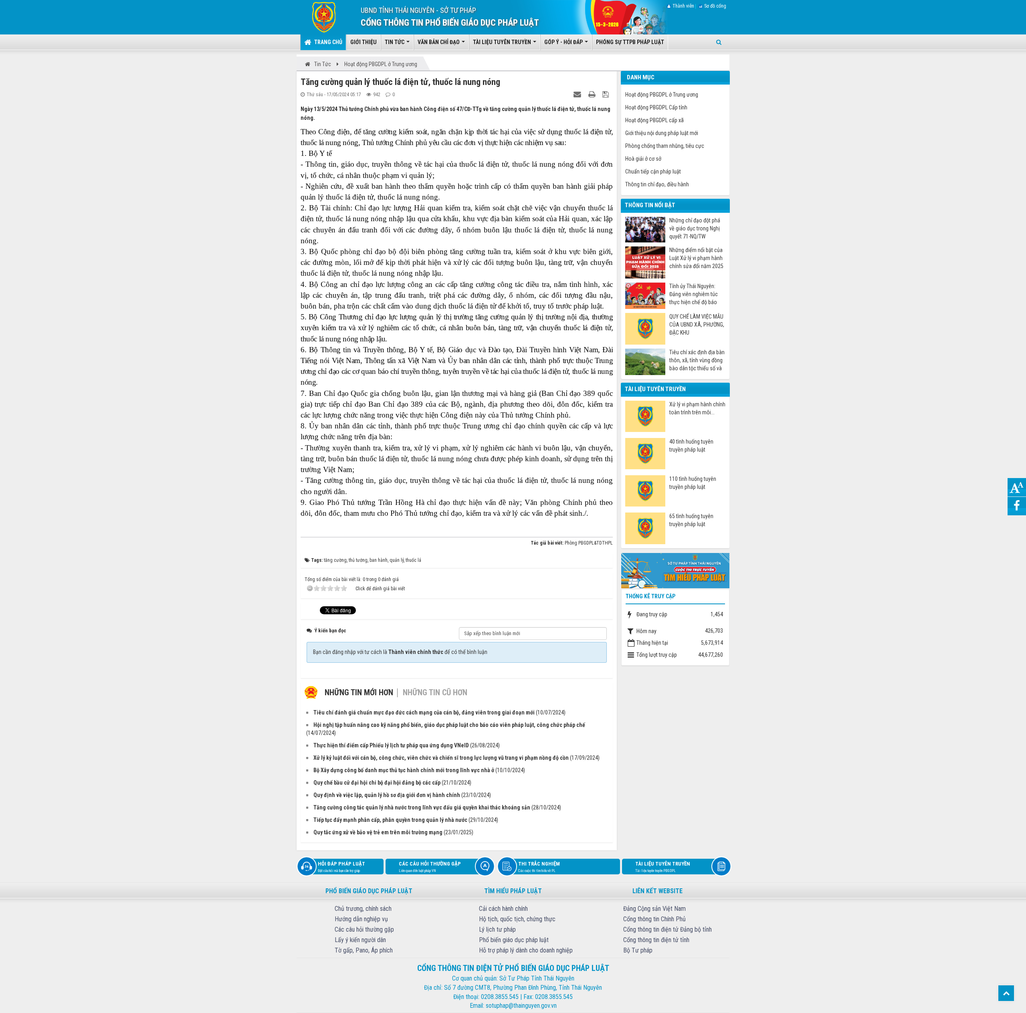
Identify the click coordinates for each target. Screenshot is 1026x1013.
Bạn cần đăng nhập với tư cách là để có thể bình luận (400, 652)
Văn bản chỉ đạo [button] (439, 42)
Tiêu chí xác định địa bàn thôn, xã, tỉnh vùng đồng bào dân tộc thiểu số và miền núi (697, 360)
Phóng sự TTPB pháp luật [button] (630, 42)
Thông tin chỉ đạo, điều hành (657, 184)
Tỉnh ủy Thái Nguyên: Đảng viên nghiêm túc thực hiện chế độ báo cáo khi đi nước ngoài (693, 294)
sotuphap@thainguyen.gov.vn (521, 1005)
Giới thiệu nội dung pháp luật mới (661, 133)
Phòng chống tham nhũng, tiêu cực (664, 146)
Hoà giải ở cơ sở (643, 158)
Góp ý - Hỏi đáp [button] (564, 42)
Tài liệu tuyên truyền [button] (502, 42)
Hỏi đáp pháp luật (341, 867)
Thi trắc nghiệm (539, 867)
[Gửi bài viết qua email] (578, 94)
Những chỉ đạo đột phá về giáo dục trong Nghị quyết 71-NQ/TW (694, 228)
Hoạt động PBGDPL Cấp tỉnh (656, 107)
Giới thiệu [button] (363, 42)
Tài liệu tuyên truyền (662, 867)
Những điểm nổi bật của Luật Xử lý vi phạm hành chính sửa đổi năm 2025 (696, 258)
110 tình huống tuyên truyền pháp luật (692, 483)
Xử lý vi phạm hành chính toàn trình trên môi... (697, 408)
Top (1006, 993)
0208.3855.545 (500, 997)
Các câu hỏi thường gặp (430, 867)
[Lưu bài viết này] (606, 94)
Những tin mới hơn (359, 692)
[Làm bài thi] (675, 570)
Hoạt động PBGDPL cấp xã (654, 120)
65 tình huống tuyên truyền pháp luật (691, 520)
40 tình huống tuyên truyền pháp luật (691, 445)
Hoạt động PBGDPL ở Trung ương (661, 94)
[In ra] (592, 94)
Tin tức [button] (395, 42)
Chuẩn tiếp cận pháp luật (653, 171)
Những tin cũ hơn (435, 692)
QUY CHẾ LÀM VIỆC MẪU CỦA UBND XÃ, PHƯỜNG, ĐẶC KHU (696, 324)
